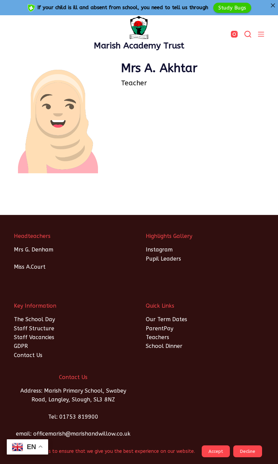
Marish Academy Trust (139, 46)
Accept (216, 451)
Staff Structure (34, 328)
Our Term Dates (166, 319)
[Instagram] (234, 34)
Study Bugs (232, 7)
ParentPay (159, 328)
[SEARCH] (247, 34)
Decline (247, 451)
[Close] (272, 5)
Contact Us (28, 355)
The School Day (34, 319)
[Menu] (261, 34)
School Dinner (164, 346)
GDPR (21, 346)
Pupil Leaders (163, 259)
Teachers (157, 337)
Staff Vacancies (34, 337)
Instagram (159, 249)
